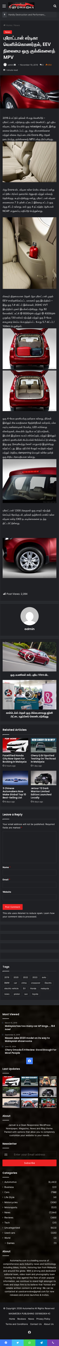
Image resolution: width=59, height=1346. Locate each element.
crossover (35, 983)
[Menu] (4, 7)
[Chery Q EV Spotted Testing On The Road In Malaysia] (43, 745)
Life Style (9, 1197)
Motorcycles (11, 1202)
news (6, 994)
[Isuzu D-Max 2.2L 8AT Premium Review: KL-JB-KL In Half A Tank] (11, 1092)
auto (44, 977)
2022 (25, 977)
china (24, 983)
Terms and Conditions (17, 1324)
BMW (6, 983)
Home (8, 25)
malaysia (45, 988)
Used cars (9, 1232)
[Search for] (55, 7)
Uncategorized (12, 1227)
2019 (6, 977)
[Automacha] (21, 5)
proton (17, 994)
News (17, 25)
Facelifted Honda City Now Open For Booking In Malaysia (15, 758)
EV (24, 988)
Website (7, 892)
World (7, 1238)
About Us (49, 1324)
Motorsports (10, 1207)
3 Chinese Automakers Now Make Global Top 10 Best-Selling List (14, 793)
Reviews (8, 1217)
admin (10, 65)
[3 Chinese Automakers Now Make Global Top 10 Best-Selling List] (15, 778)
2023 (34, 977)
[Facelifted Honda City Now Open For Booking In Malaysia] (15, 745)
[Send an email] (15, 65)
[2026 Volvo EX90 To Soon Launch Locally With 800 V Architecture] (11, 1103)
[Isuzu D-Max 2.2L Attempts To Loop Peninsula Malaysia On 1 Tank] (29, 1103)
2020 (16, 977)
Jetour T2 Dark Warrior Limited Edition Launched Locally (41, 793)
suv (26, 994)
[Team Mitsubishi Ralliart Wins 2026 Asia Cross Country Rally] (48, 1103)
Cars (6, 1192)
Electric (48, 983)
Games (10, 1243)
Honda (33, 988)
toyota (35, 994)
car (15, 983)
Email (6, 879)
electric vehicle (11, 988)
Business (9, 1187)
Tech (7, 1222)
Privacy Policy (43, 1318)
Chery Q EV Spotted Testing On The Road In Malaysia (43, 758)
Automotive (10, 1182)
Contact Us (36, 1324)
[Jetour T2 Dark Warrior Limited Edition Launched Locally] (43, 778)
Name (6, 867)
